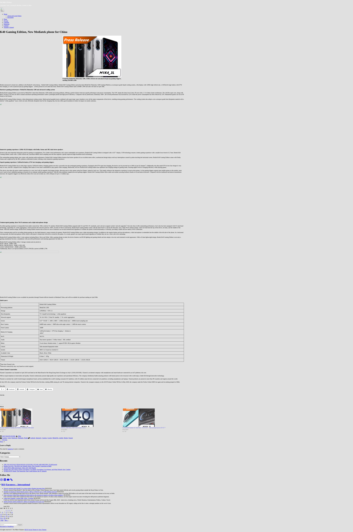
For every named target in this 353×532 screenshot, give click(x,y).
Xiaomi (70, 438)
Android (32, 438)
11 (12, 512)
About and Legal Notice (14, 16)
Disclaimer (10, 17)
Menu (2, 11)
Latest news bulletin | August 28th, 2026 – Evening (18, 498)
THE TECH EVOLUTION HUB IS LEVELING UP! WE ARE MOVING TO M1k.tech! (30, 464)
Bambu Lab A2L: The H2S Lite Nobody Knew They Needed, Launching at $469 (27, 466)
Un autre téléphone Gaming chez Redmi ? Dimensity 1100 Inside (17, 427)
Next (1, 441)
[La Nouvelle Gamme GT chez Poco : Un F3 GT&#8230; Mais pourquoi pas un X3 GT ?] (152, 418)
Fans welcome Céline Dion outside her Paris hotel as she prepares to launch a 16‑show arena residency (33, 495)
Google (49, 438)
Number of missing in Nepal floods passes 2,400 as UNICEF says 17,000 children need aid (30, 492)
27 (3, 518)
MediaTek (55, 438)
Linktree (6, 26)
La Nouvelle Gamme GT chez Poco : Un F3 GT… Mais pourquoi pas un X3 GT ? (144, 427)
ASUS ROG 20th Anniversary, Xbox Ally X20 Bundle (20, 468)
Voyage (6, 21)
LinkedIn (6, 22)
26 (1, 518)
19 (1, 516)
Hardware (14, 438)
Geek (9, 438)
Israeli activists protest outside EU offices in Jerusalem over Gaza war (24, 501)
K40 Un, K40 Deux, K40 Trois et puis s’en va (73, 427)
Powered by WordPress (7, 526)
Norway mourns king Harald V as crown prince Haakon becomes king (24, 488)
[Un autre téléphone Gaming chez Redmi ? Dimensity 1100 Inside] (29, 418)
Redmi (26, 438)
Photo (5, 19)
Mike (19, 436)
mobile (61, 438)
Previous (4, 440)
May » (6, 520)
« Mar (1, 520)
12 (1, 514)
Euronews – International (18, 484)
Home (5, 14)
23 (8, 516)
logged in (10, 449)
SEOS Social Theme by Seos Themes (35, 529)
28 (4, 518)
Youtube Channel (9, 27)
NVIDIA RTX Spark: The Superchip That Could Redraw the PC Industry (25, 471)
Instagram (6, 24)
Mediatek (20, 438)
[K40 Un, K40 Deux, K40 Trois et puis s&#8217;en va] (91, 418)
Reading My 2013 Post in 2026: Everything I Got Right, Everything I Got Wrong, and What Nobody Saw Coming (37, 469)
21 (4, 516)
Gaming (4, 438)
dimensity (38, 438)
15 (6, 514)
